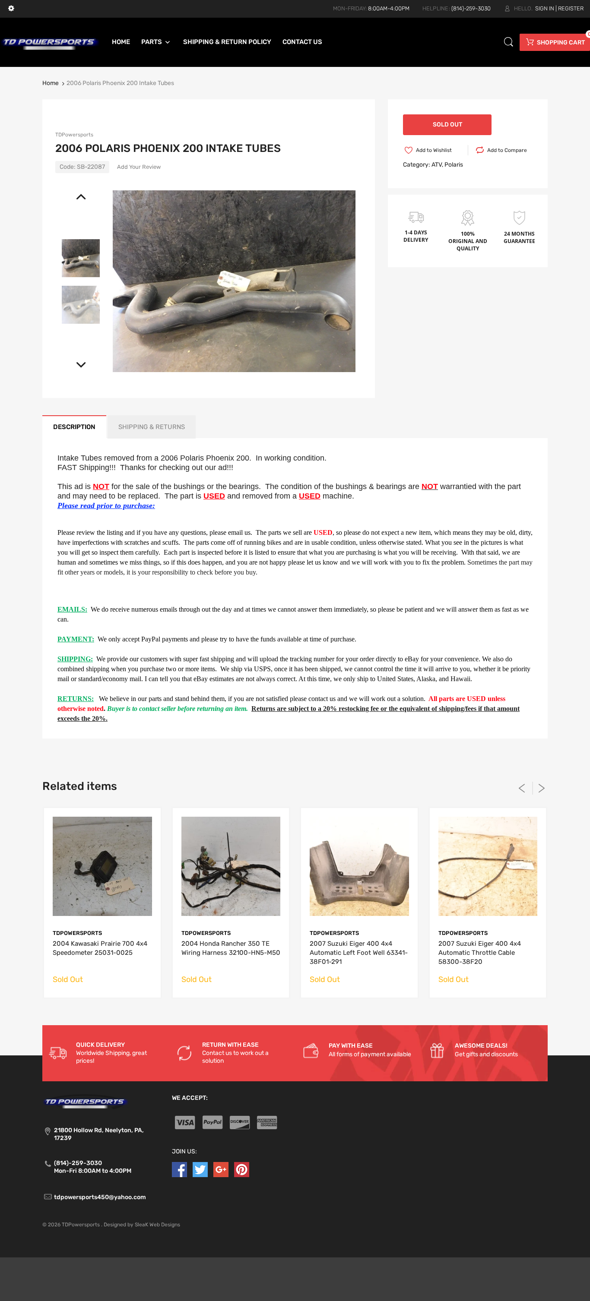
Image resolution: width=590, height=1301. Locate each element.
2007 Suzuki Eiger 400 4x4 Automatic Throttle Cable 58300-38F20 (479, 953)
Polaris (453, 164)
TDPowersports (74, 135)
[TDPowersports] (50, 41)
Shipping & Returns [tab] (151, 427)
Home (50, 83)
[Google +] (220, 1169)
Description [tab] (74, 427)
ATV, (437, 164)
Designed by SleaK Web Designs (142, 1225)
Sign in (544, 8)
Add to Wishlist (434, 150)
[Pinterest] (241, 1169)
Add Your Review (139, 167)
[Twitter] (200, 1169)
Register (571, 8)
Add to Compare (507, 150)
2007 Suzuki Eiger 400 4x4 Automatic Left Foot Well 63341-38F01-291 (359, 953)
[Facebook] (179, 1169)
